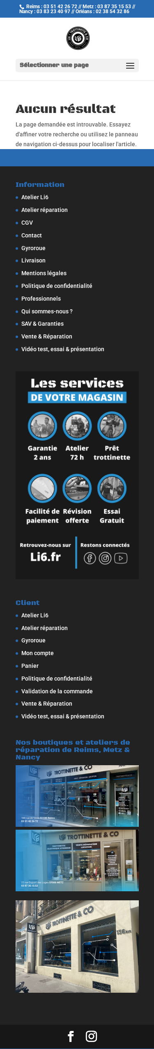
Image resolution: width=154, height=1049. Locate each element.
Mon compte (37, 653)
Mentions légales (44, 273)
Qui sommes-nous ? (47, 311)
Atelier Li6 (34, 197)
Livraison (33, 260)
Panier (30, 666)
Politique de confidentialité (56, 286)
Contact (31, 235)
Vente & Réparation (46, 336)
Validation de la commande (57, 691)
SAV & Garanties (42, 323)
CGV (27, 222)
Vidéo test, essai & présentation (62, 349)
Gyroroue (33, 248)
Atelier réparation (44, 210)
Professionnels (41, 298)
